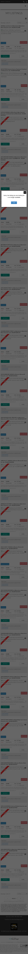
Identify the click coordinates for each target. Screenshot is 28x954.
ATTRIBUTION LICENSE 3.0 (22, 942)
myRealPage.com (14, 939)
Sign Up (8, 1)
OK (14, 202)
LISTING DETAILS (5, 56)
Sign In (3, 1)
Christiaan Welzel (9, 942)
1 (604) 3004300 (4, 63)
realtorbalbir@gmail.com (17, 919)
